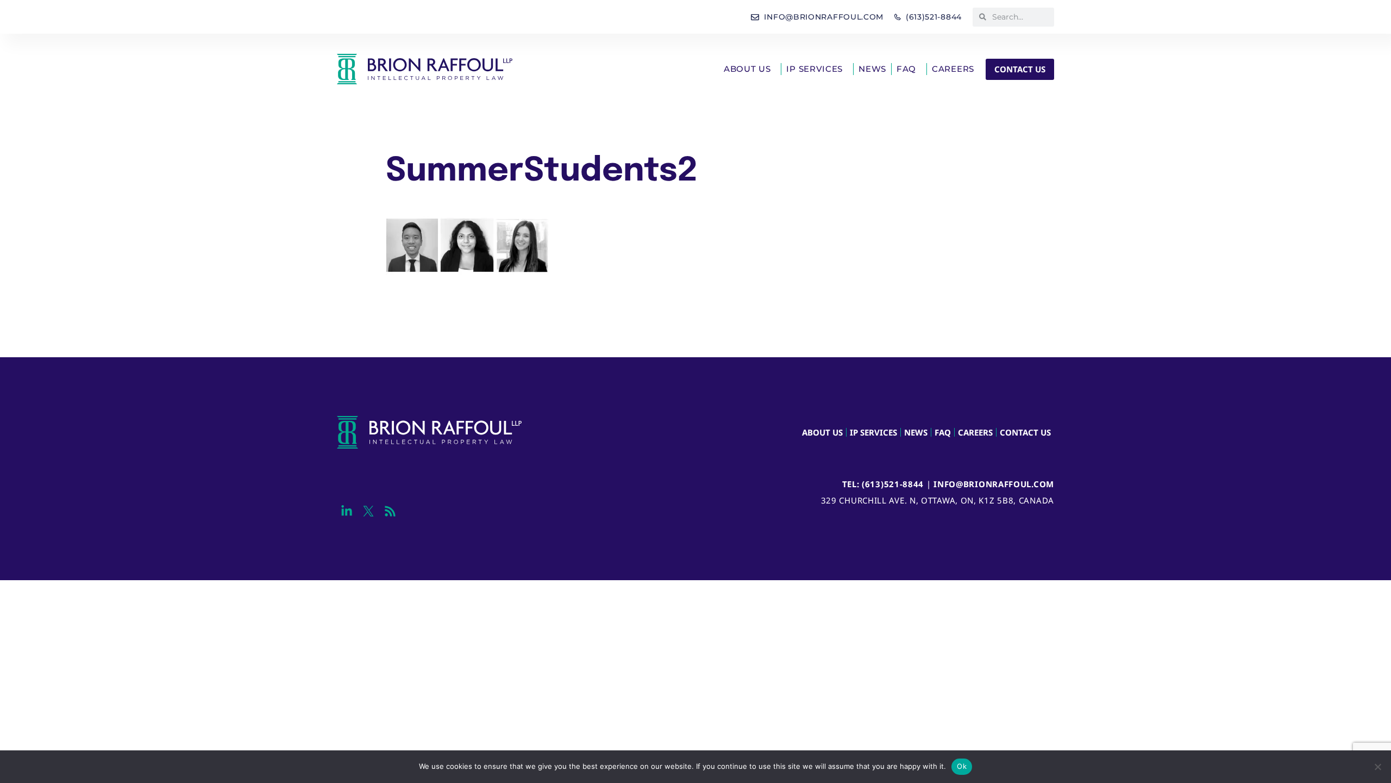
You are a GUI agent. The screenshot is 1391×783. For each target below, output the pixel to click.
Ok (962, 766)
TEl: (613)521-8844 (883, 483)
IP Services (814, 69)
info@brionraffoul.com (993, 483)
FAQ (906, 69)
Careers (953, 69)
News (872, 69)
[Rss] (389, 511)
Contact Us (1025, 432)
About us (747, 69)
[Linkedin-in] (346, 511)
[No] (1377, 766)
